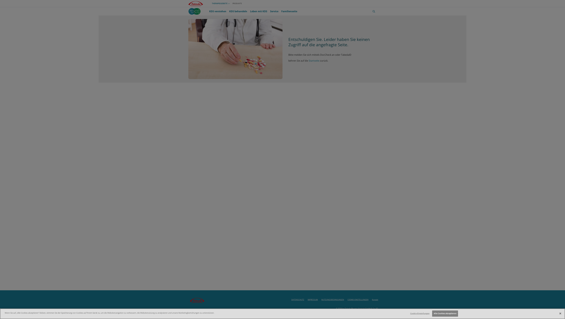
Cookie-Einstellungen (420, 313)
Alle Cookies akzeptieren (445, 313)
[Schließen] (560, 313)
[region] (282, 314)
